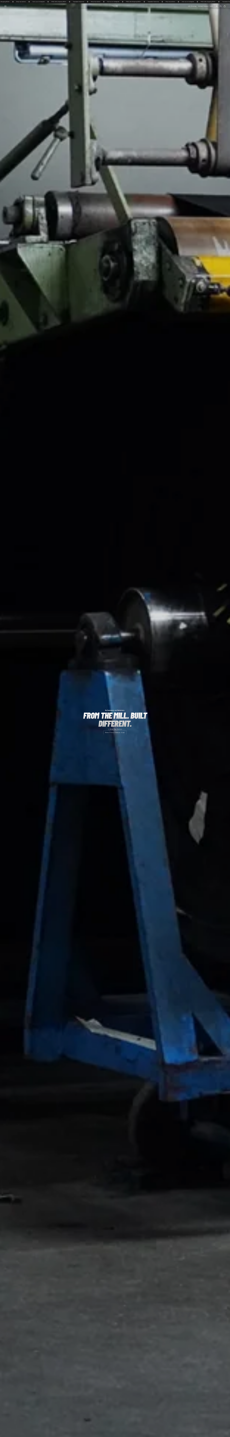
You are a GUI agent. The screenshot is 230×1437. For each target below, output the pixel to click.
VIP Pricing (192, 6)
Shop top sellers (44, 1)
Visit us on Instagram (62, 1)
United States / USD (205, 6)
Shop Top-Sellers (116, 729)
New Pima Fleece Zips (115, 732)
